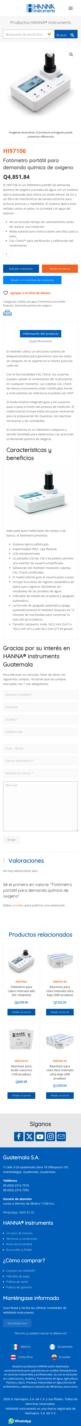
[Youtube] (40, 1136)
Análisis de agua (27, 301)
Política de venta (17, 1282)
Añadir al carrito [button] (21, 1012)
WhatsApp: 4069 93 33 (18, 1212)
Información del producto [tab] (40, 334)
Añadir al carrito (60, 268)
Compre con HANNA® (20, 1271)
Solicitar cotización (21, 268)
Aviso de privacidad (19, 1244)
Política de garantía (19, 1287)
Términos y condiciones (21, 1239)
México (25, 1347)
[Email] (61, 1136)
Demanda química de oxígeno (33, 305)
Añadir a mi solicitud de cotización (32, 280)
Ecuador (64, 1357)
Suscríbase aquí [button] (17, 1323)
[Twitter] (29, 1136)
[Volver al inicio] (40, 8)
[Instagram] (50, 1136)
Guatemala (64, 1347)
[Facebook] (18, 1136)
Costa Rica (25, 1357)
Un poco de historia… (20, 1233)
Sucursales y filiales (19, 1249)
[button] (70, 8)
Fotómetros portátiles (51, 301)
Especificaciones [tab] (40, 341)
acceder (18, 905)
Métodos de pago (18, 1276)
